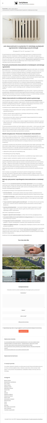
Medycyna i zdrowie (8, 396)
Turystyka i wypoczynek (9, 409)
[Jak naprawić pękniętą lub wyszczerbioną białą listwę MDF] (23, 250)
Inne (5, 391)
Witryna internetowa (23, 322)
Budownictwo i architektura (10, 382)
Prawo (5, 403)
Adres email (23, 316)
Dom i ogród (14, 8)
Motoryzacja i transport (9, 399)
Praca (5, 402)
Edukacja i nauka (7, 386)
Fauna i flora (7, 389)
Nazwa (23, 310)
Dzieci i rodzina (7, 385)
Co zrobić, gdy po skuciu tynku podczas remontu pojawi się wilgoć (18, 345)
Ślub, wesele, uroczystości (9, 406)
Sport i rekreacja (7, 408)
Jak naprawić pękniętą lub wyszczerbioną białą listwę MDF (16, 349)
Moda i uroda (7, 397)
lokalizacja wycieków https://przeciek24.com (22, 235)
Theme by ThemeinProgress (23, 419)
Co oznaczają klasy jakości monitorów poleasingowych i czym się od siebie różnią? (21, 342)
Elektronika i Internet (8, 388)
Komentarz (23, 293)
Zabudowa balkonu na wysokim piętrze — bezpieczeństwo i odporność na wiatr (21, 343)
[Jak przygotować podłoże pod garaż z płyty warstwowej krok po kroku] (23, 276)
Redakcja (16, 51)
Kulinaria (6, 392)
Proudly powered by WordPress (35, 419)
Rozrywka (6, 405)
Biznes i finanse (7, 380)
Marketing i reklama (8, 394)
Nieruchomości (7, 400)
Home (10, 8)
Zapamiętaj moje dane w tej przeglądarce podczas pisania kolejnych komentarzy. (22, 328)
